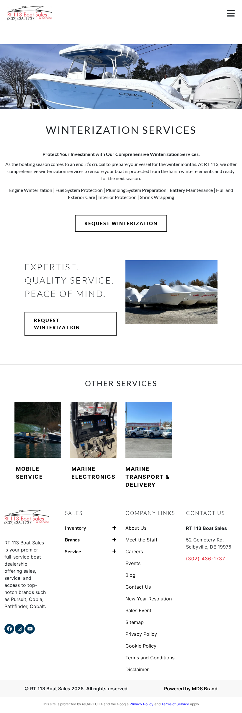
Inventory (75, 528)
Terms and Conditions (149, 658)
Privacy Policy (141, 634)
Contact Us (138, 587)
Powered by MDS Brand (191, 688)
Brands (72, 539)
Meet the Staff (141, 540)
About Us (135, 528)
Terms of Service (175, 704)
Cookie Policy (140, 646)
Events (132, 563)
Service (73, 551)
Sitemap (134, 622)
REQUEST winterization (121, 223)
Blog (130, 575)
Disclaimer (137, 669)
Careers (134, 551)
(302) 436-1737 (205, 558)
